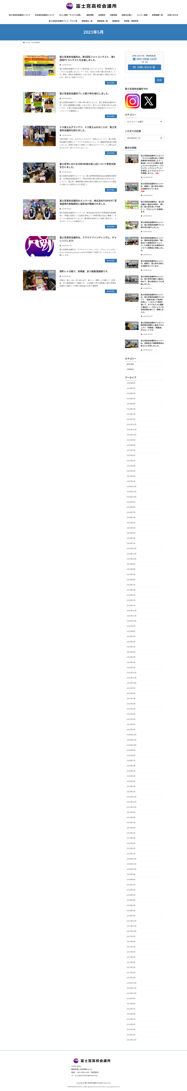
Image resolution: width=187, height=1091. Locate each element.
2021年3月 (131, 719)
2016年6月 (131, 1014)
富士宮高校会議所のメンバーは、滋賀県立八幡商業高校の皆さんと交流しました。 (152, 343)
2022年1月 (131, 667)
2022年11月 (131, 616)
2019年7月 (131, 822)
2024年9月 (131, 502)
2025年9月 (131, 440)
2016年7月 (131, 1009)
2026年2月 (131, 414)
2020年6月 (131, 766)
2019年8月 (131, 817)
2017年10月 (131, 931)
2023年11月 (131, 554)
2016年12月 (131, 983)
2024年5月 (131, 523)
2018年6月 (131, 890)
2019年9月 (131, 812)
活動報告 (130, 369)
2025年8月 (131, 445)
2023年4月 (131, 590)
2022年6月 (131, 641)
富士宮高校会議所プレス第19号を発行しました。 (85, 93)
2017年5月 (131, 957)
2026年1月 (131, 419)
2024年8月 (131, 507)
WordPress (80, 1087)
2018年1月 (131, 916)
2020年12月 (131, 735)
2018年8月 (131, 879)
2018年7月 (131, 884)
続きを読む (111, 83)
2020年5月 (131, 771)
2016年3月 (131, 1029)
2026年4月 (131, 404)
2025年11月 (131, 429)
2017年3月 (131, 967)
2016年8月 (131, 1003)
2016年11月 (131, 988)
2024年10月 (131, 497)
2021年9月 (131, 688)
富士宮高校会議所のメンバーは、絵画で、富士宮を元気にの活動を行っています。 (152, 263)
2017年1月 (131, 978)
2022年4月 (131, 652)
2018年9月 (131, 874)
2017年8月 (131, 941)
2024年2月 (131, 538)
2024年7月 (131, 512)
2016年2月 (131, 1035)
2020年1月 (131, 791)
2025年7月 (131, 450)
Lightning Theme (93, 1087)
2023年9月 (131, 564)
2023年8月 (131, 569)
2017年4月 (131, 962)
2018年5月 (131, 895)
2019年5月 (131, 833)
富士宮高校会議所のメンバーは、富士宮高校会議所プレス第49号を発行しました (152, 224)
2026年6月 (131, 393)
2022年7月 (131, 636)
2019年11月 (131, 802)
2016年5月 (131, 1019)
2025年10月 (131, 435)
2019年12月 (131, 797)
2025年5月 (131, 461)
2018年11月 (131, 864)
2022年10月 (131, 621)
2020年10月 (131, 745)
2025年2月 (131, 476)
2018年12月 (131, 859)
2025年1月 (131, 481)
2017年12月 (131, 921)
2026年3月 (131, 409)
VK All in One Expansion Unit (110, 1087)
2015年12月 (131, 1040)
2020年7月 (131, 760)
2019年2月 (131, 848)
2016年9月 (131, 998)
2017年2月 (131, 972)
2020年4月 (131, 776)
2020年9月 (131, 750)
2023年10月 (131, 559)
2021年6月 (131, 704)
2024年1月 (131, 543)
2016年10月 (131, 993)
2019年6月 (131, 828)
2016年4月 (131, 1024)
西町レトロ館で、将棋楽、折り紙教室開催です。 (85, 271)
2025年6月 (131, 455)
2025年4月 (131, 466)
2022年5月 (131, 647)
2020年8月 (131, 755)
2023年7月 (131, 574)
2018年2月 (131, 910)
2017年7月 (131, 947)
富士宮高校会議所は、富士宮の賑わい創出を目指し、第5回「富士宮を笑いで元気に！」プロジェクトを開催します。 (152, 207)
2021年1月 (131, 729)
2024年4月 (131, 528)
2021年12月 (131, 672)
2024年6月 (131, 517)
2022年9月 (131, 626)
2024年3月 (131, 533)
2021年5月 (131, 709)
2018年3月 (131, 905)
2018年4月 (131, 900)
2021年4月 (131, 714)
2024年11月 (131, 491)
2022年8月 (131, 631)
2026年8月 (131, 383)
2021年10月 (131, 683)
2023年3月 (131, 595)
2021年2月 (131, 724)
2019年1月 (131, 854)
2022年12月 (131, 610)
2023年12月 (131, 548)
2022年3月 (131, 657)
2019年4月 (131, 838)
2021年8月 (131, 693)
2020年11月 (131, 740)
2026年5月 (131, 398)
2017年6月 (131, 952)
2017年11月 (131, 926)
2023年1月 (131, 605)
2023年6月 (131, 579)
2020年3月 (131, 781)
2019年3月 (131, 843)
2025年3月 (131, 471)
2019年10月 (131, 807)
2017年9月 (131, 936)
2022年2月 (131, 662)
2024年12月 (131, 486)
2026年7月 (131, 388)
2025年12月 (131, 424)
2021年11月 (131, 678)
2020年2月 (131, 786)
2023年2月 (131, 600)
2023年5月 (131, 585)
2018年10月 (131, 869)
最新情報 (130, 364)
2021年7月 (131, 698)
